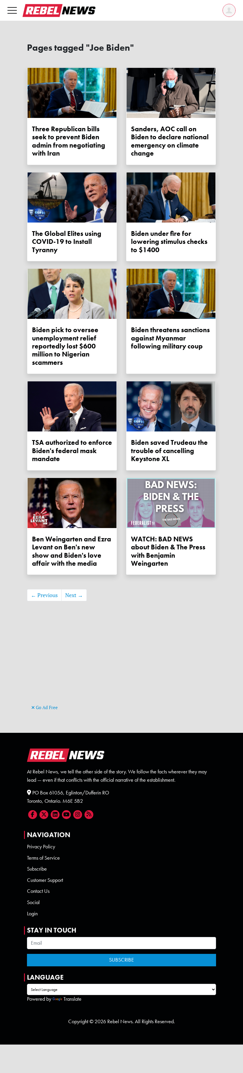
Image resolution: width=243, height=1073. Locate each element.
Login (32, 913)
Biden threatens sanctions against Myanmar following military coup (170, 338)
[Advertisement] (121, 661)
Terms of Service (43, 857)
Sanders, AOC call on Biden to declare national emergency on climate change (170, 141)
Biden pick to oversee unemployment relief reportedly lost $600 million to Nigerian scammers (65, 346)
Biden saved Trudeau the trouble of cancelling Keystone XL (169, 450)
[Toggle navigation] (12, 10)
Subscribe (37, 868)
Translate (72, 998)
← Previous (44, 595)
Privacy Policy (41, 846)
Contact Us (38, 891)
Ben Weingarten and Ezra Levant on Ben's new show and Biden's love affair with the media (71, 551)
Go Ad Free (46, 707)
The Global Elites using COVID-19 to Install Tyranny (66, 241)
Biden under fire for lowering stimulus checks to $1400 (169, 241)
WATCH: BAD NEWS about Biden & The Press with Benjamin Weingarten (168, 551)
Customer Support (45, 880)
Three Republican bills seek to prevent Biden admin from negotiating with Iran (68, 141)
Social (33, 902)
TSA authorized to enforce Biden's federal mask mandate (72, 450)
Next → (74, 595)
